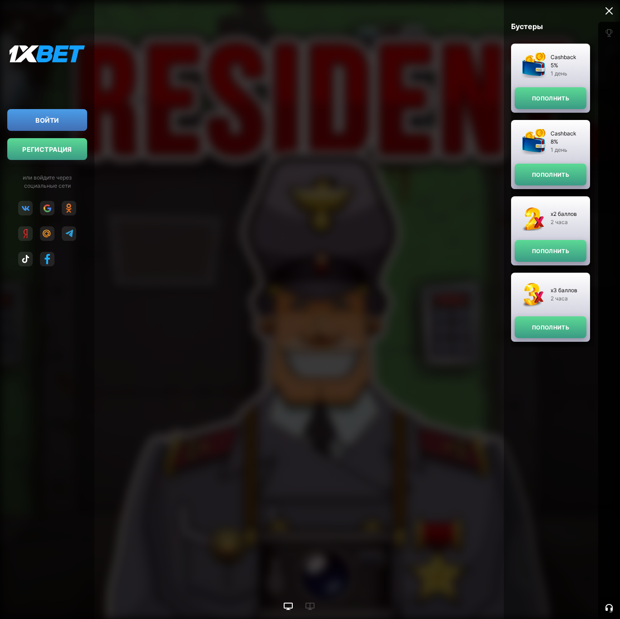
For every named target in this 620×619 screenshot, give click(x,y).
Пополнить (550, 98)
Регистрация (47, 149)
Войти (47, 120)
